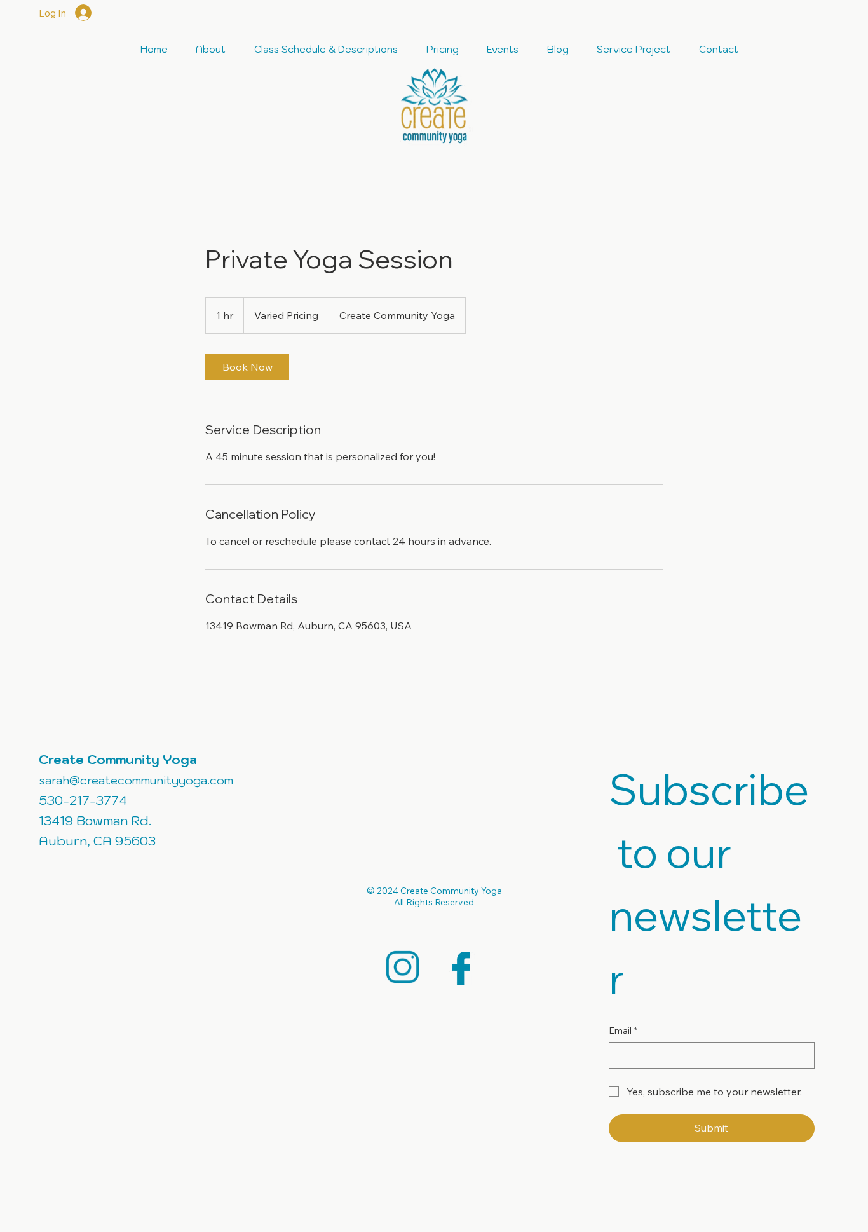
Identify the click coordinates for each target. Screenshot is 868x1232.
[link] (247, 367)
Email (623, 1030)
